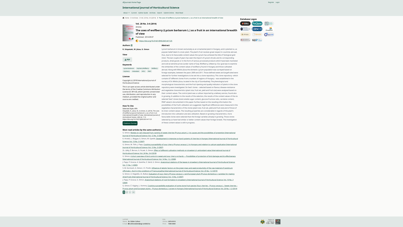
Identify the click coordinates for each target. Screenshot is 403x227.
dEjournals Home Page (132, 2)
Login (278, 2)
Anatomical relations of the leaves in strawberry (180, 162)
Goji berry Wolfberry (143, 68)
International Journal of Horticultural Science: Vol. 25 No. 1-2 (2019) (191, 171)
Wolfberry (154, 68)
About (125, 13)
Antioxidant (135, 71)
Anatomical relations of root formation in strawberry (166, 180)
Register (271, 2)
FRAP (149, 71)
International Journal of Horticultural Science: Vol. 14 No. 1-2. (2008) (149, 159)
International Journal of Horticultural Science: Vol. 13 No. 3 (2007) (157, 177)
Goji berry (126, 71)
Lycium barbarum (129, 68)
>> (133, 192)
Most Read (179, 13)
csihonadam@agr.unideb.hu (140, 224)
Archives (153, 13)
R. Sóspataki (128, 49)
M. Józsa (137, 49)
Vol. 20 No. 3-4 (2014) (148, 18)
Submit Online (169, 13)
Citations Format (130, 123)
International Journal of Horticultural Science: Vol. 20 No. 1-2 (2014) (210, 188)
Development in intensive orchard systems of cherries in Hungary (182, 138)
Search (159, 13)
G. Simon (145, 49)
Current (134, 13)
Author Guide (143, 13)
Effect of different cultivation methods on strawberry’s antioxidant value (183, 150)
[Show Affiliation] (132, 45)
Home (127, 18)
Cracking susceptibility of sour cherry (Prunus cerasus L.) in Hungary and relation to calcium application (185, 144)
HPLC (143, 71)
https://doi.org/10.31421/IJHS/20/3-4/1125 (155, 41)
